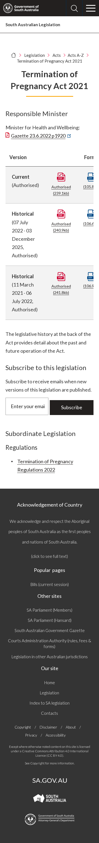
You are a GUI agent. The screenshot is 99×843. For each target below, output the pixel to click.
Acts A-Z (76, 55)
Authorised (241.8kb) (61, 289)
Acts (57, 55)
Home (49, 682)
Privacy (31, 735)
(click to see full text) (49, 556)
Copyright (23, 727)
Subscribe (71, 407)
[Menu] (90, 8)
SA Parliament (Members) (49, 610)
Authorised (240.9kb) (61, 226)
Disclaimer (48, 727)
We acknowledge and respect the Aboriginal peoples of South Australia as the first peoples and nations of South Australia (50, 531)
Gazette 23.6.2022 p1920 (40, 136)
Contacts (49, 713)
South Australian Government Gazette (50, 630)
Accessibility (56, 735)
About (71, 727)
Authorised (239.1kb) (61, 190)
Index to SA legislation (49, 702)
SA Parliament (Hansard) (50, 620)
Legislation (34, 55)
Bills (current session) (50, 584)
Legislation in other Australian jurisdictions (50, 656)
